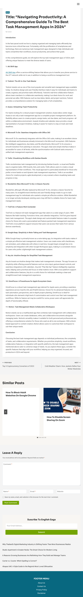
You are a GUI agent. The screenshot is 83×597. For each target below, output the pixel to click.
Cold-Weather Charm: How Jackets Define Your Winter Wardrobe (63, 366)
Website (60, 491)
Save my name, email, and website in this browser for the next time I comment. (31, 497)
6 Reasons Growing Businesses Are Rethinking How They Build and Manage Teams (34, 555)
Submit (41, 532)
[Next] (77, 411)
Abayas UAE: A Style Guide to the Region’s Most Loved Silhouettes (27, 566)
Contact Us (41, 586)
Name (6, 491)
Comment (7, 464)
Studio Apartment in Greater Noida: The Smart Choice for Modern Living (29, 550)
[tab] (37, 437)
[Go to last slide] (5, 411)
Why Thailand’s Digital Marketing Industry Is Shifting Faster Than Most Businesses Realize (36, 544)
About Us (41, 583)
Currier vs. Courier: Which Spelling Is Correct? (19, 561)
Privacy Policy (41, 590)
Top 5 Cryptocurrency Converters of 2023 (18, 364)
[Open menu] (78, 4)
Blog (7, 12)
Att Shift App (10, 72)
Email (33, 491)
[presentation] (62, 400)
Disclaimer (41, 593)
